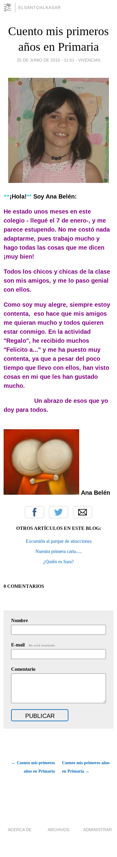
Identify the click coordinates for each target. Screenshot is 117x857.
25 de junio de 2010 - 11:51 (45, 60)
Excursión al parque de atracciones (59, 541)
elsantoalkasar (39, 7)
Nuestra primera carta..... (58, 551)
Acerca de (20, 829)
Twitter (58, 512)
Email (82, 512)
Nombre (19, 620)
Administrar (97, 829)
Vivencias (89, 60)
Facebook (34, 512)
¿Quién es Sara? (58, 561)
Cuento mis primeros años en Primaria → (86, 767)
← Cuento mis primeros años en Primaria (33, 767)
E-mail (33, 644)
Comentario (23, 669)
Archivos (58, 829)
